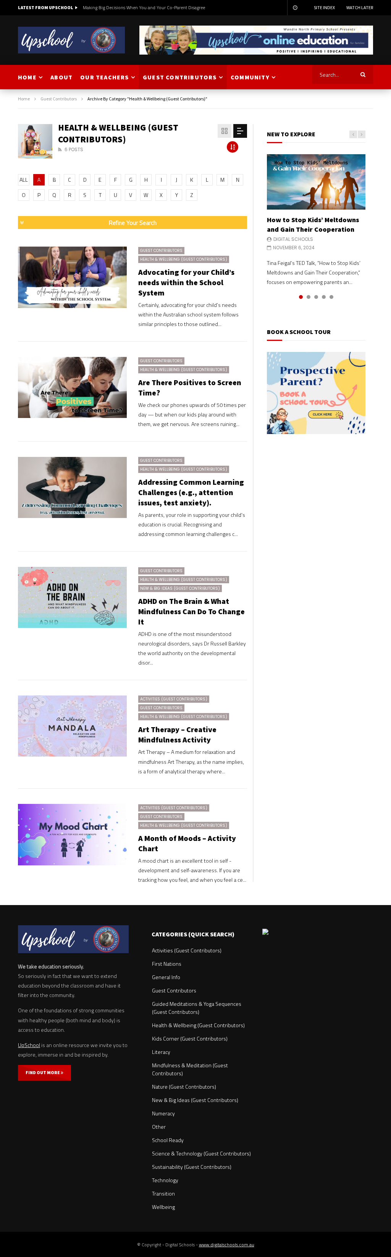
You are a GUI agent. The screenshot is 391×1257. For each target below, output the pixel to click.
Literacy (161, 1052)
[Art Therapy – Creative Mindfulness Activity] (72, 726)
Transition (163, 1193)
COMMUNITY (250, 77)
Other (159, 1127)
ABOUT (61, 77)
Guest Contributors (58, 99)
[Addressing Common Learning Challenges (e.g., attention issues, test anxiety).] (72, 487)
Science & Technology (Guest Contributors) (201, 1153)
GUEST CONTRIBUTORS (180, 77)
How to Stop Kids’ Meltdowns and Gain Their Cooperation (313, 224)
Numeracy (163, 1113)
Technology (165, 1180)
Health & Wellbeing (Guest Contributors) (183, 259)
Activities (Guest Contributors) (173, 699)
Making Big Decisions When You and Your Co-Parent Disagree (144, 7)
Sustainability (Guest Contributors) (191, 1167)
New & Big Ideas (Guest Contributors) (180, 588)
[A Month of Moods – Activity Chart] (72, 834)
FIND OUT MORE (43, 1072)
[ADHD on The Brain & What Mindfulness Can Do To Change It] (72, 597)
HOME (27, 77)
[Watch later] (294, 7)
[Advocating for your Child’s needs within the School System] (72, 277)
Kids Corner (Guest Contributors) (190, 1038)
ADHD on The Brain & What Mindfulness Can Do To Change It (191, 611)
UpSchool (29, 1045)
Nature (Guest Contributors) (184, 1087)
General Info (166, 977)
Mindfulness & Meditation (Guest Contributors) (190, 1069)
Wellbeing (163, 1207)
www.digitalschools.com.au (226, 1244)
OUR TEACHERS (104, 77)
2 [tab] (308, 297)
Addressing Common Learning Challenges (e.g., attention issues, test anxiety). (191, 492)
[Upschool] (71, 40)
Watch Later (359, 7)
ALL (23, 180)
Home (24, 99)
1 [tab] (301, 297)
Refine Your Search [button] (133, 222)
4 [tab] (324, 297)
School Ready (168, 1140)
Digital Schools (293, 239)
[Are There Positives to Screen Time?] (72, 387)
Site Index (324, 7)
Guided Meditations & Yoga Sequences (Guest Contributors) (196, 1008)
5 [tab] (331, 297)
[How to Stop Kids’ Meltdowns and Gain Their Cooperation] (316, 182)
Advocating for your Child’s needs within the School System (186, 282)
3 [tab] (316, 297)
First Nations (166, 964)
